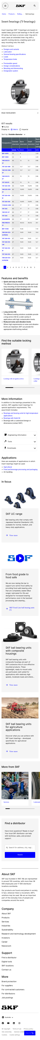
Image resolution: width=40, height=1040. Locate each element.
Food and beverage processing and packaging (20, 469)
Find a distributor (9, 957)
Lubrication (8, 52)
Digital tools (7, 962)
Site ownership (7, 1032)
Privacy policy (28, 1029)
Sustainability (7, 930)
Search (20, 855)
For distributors (8, 993)
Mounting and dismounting (13, 68)
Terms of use (17, 1029)
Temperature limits (10, 59)
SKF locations (8, 966)
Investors (6, 938)
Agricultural (8, 467)
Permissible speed (10, 63)
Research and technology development (19, 934)
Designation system (11, 71)
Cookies (4, 1035)
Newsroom (6, 946)
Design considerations (12, 66)
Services (5, 922)
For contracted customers (13, 989)
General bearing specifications (15, 54)
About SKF (6, 913)
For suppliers (7, 985)
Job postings (7, 998)
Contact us (6, 970)
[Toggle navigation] (5, 6)
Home (4, 14)
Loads (6, 57)
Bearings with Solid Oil (12, 418)
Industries (6, 926)
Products (12, 14)
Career (4, 942)
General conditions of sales (23, 1032)
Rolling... (20, 14)
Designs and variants (11, 49)
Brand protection (9, 981)
